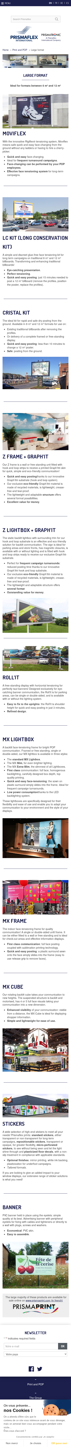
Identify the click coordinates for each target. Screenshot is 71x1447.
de (61, 2)
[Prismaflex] (35, 33)
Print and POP (19, 49)
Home (6, 49)
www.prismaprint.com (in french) (44, 1300)
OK (62, 1346)
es (67, 2)
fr (56, 2)
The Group (35, 1398)
